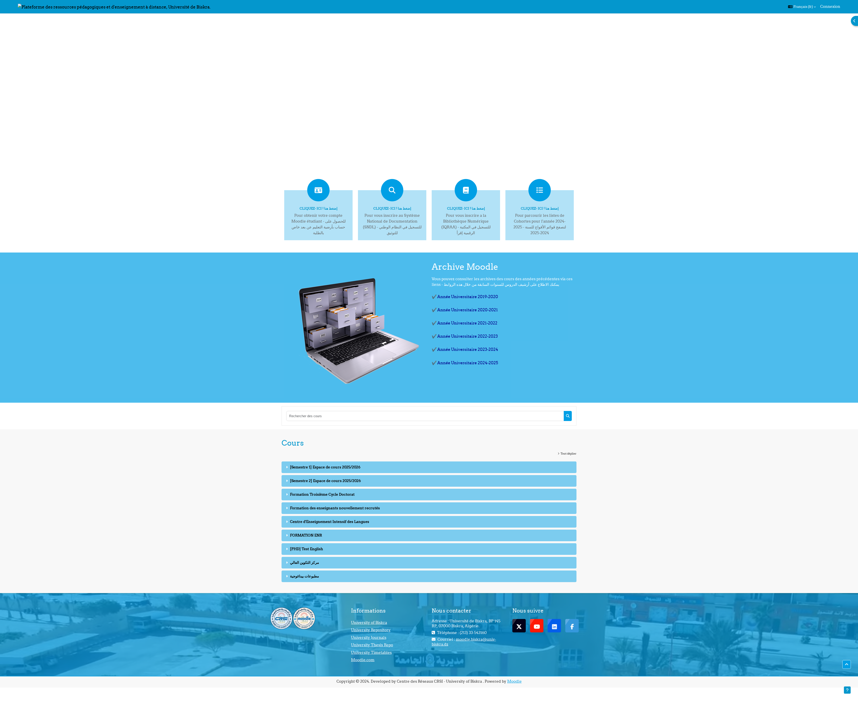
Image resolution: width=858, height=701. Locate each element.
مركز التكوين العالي (304, 562)
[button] (801, 6)
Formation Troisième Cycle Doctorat (322, 494)
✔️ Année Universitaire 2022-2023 (465, 336)
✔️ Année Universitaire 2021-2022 (464, 323)
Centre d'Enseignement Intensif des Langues (329, 521)
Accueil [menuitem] (386, 6)
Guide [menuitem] (418, 6)
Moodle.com (362, 659)
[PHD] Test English (306, 549)
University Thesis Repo (372, 644)
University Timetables (371, 652)
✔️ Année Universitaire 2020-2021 (465, 309)
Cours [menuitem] (403, 6)
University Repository (371, 629)
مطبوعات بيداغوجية (304, 576)
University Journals (368, 637)
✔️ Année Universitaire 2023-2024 (465, 349)
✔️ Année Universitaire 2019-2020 (465, 296)
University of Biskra (369, 622)
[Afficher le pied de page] (847, 690)
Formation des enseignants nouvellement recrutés (335, 508)
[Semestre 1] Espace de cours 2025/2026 (325, 467)
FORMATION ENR (306, 535)
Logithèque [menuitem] (442, 6)
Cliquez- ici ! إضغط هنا (318, 208)
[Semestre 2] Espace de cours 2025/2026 (325, 480)
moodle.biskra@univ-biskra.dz (464, 642)
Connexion (830, 6)
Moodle (514, 681)
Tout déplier (568, 453)
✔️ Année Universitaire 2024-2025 (465, 362)
